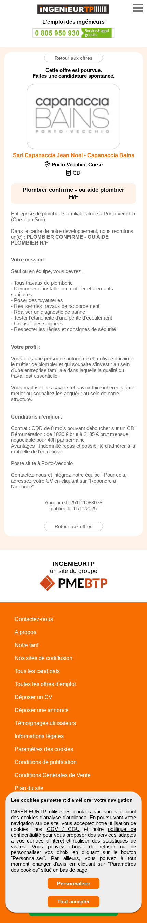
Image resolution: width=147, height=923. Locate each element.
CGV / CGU (63, 829)
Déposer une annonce (42, 710)
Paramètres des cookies (44, 749)
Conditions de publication (46, 762)
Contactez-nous (34, 619)
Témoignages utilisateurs (45, 723)
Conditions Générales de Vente (53, 775)
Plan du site (29, 788)
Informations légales (39, 736)
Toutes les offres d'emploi (45, 684)
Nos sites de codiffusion (43, 658)
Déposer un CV (33, 697)
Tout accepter (73, 902)
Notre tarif (26, 645)
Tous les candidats (37, 671)
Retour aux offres (73, 58)
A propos (25, 632)
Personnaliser (73, 883)
